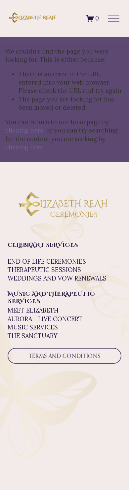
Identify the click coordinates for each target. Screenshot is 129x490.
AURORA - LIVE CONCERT (45, 319)
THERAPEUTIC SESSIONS (44, 270)
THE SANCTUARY (33, 336)
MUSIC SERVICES (33, 327)
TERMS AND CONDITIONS (65, 355)
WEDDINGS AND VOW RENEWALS (57, 278)
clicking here (24, 130)
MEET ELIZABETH (33, 310)
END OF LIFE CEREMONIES (47, 261)
